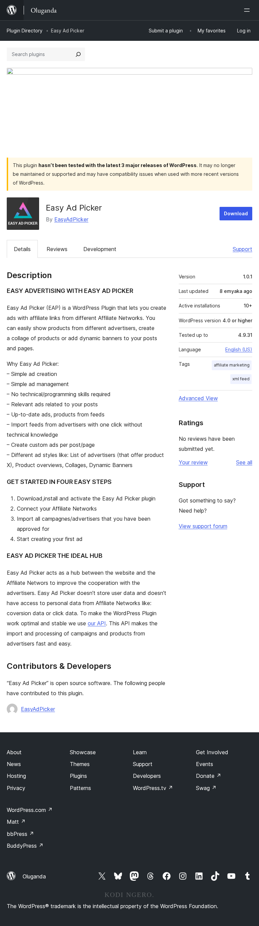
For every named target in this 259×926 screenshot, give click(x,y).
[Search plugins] (78, 54)
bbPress (20, 833)
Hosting (16, 775)
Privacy (16, 788)
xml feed (241, 378)
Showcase (83, 752)
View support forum (203, 526)
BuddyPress (25, 845)
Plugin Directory (24, 30)
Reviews (57, 249)
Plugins (78, 775)
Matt (16, 821)
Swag (206, 788)
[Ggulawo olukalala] (248, 10)
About (14, 752)
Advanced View (198, 398)
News (14, 764)
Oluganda (34, 876)
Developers (147, 775)
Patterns (80, 788)
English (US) (238, 349)
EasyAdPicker (71, 219)
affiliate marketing (232, 364)
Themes (80, 764)
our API (97, 623)
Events (204, 764)
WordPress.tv (153, 788)
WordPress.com (30, 810)
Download (236, 213)
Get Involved (212, 752)
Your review (193, 462)
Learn (140, 752)
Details (22, 249)
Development (99, 249)
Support (242, 249)
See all (244, 462)
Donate (208, 775)
